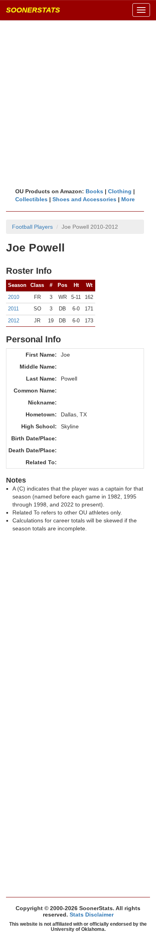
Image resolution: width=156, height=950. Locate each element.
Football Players (32, 227)
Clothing (120, 191)
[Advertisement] (78, 103)
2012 (13, 321)
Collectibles (31, 199)
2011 (13, 309)
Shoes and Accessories (84, 199)
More (128, 199)
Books (94, 191)
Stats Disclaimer (92, 914)
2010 (13, 297)
